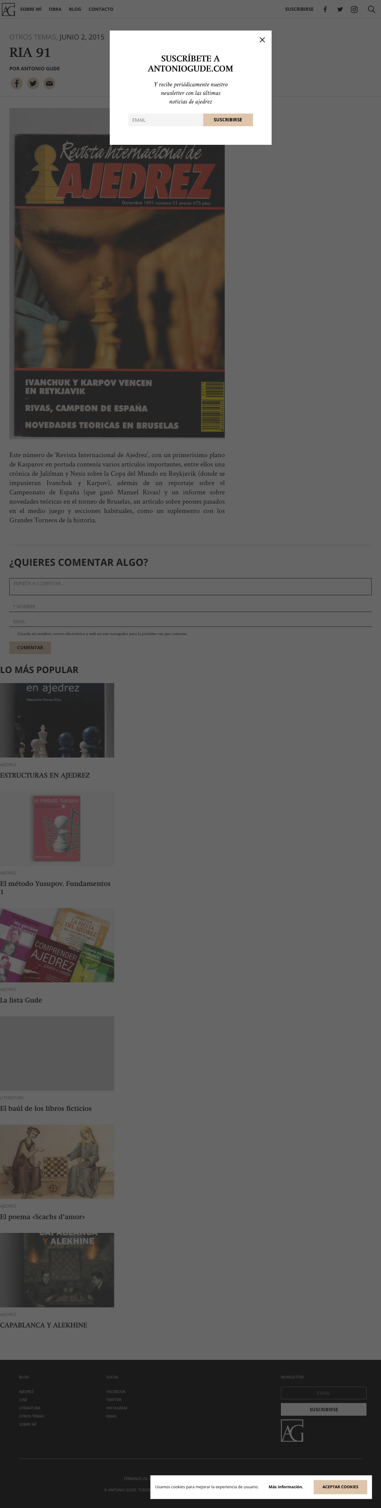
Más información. (286, 1487)
